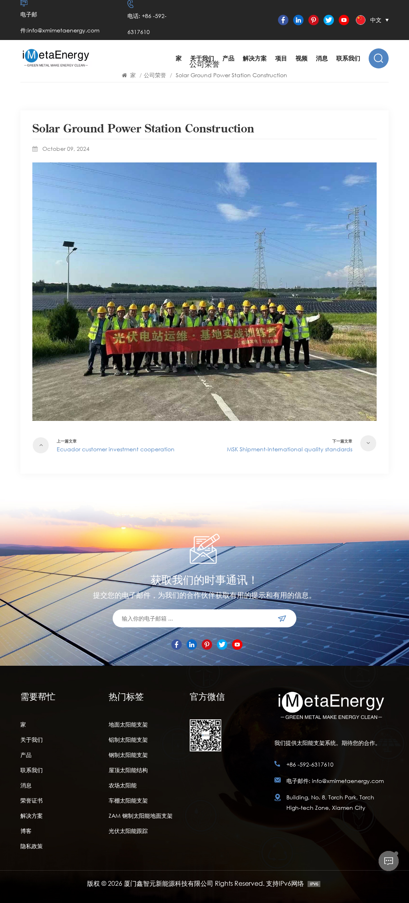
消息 (322, 58)
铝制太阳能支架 (128, 739)
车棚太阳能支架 (128, 800)
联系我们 (348, 58)
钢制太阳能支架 (128, 755)
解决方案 (255, 58)
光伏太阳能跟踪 (128, 831)
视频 (302, 58)
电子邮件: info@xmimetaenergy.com (335, 781)
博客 (26, 831)
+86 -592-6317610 (310, 764)
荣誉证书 (31, 800)
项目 (281, 58)
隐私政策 (31, 846)
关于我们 (202, 58)
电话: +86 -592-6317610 (147, 24)
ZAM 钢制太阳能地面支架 (141, 815)
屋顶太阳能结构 (128, 770)
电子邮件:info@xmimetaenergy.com (59, 22)
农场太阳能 (123, 785)
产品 (228, 58)
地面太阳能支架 (128, 724)
